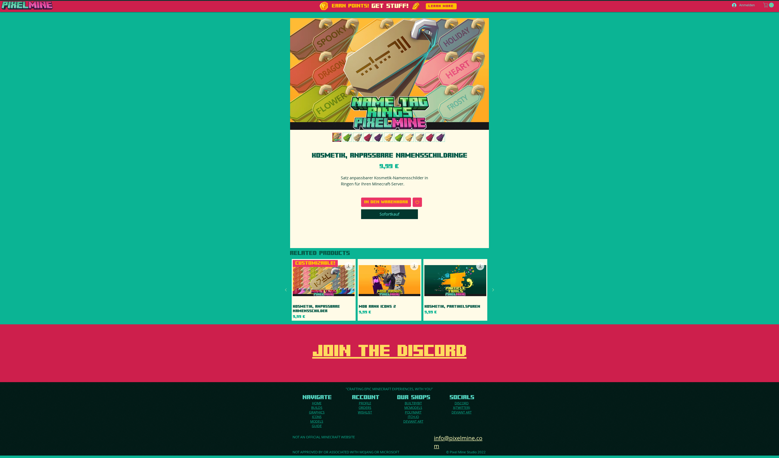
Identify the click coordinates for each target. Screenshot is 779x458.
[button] (769, 5)
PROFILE (365, 403)
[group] (389, 290)
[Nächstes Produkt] (493, 289)
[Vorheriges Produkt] (285, 289)
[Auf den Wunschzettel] (417, 202)
